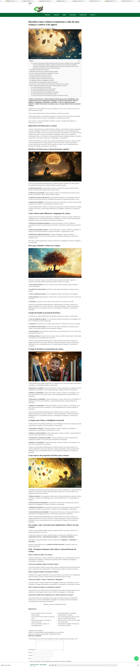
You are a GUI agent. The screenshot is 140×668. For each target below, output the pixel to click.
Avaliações (72, 14)
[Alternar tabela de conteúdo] (78, 61)
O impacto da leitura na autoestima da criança (42, 78)
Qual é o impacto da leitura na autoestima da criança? (45, 93)
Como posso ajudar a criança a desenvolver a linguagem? (46, 92)
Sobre (64, 14)
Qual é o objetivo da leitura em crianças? (42, 87)
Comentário (32, 649)
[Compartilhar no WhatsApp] (136, 658)
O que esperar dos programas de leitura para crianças (44, 82)
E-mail (30, 655)
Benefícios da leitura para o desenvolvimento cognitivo (44, 71)
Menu (30, 3)
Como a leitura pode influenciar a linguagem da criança (44, 73)
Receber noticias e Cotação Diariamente (55, 604)
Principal (47, 14)
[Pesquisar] (29, 5)
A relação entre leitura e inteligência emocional (42, 80)
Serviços (56, 14)
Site (29, 658)
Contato (92, 14)
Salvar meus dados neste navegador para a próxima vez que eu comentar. (50, 661)
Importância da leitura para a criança (39, 69)
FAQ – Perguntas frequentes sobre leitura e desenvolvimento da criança (49, 85)
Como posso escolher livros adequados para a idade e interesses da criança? (50, 95)
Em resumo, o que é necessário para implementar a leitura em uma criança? (49, 84)
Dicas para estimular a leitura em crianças (41, 75)
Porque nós (82, 14)
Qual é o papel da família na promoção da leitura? (44, 90)
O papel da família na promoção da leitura (40, 76)
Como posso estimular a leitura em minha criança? (44, 88)
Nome (30, 652)
